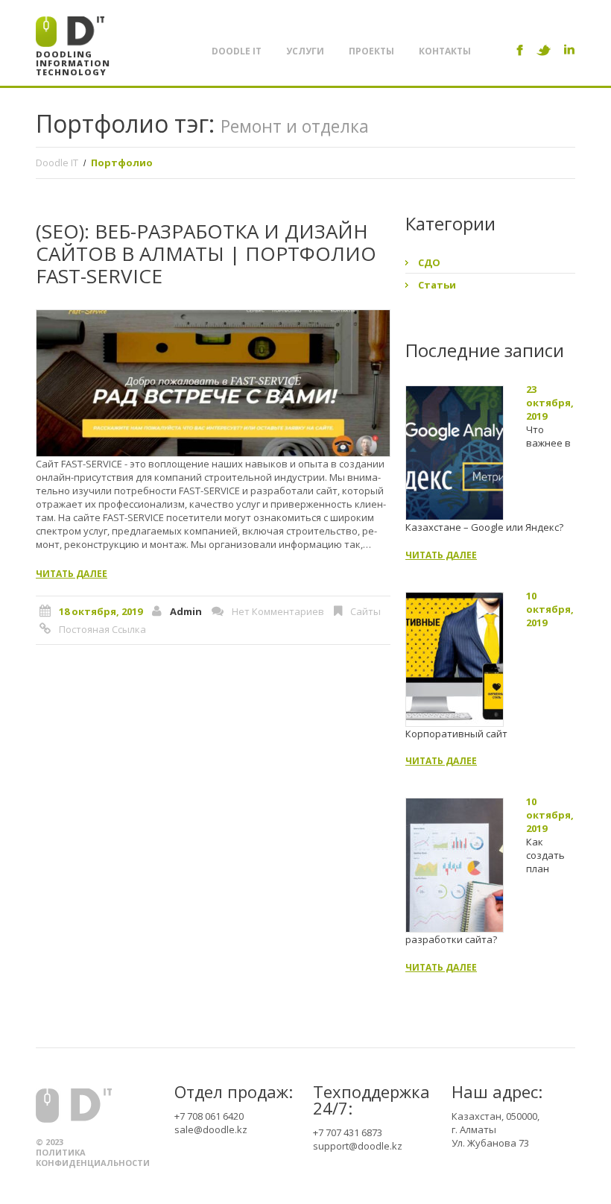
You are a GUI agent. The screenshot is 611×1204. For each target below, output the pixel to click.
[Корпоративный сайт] (454, 659)
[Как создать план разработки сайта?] (454, 865)
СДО (429, 262)
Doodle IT (237, 51)
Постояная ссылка (102, 629)
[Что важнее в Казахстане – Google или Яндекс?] (454, 453)
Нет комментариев (278, 611)
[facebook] (519, 50)
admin (186, 611)
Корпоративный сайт (456, 733)
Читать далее (71, 573)
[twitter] (543, 50)
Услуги (305, 51)
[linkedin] (569, 50)
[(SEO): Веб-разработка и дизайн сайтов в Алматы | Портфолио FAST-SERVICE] (213, 383)
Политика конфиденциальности (93, 1157)
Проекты (371, 51)
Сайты (365, 611)
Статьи (437, 284)
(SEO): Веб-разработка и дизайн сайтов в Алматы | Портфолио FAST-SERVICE (206, 253)
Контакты (445, 51)
